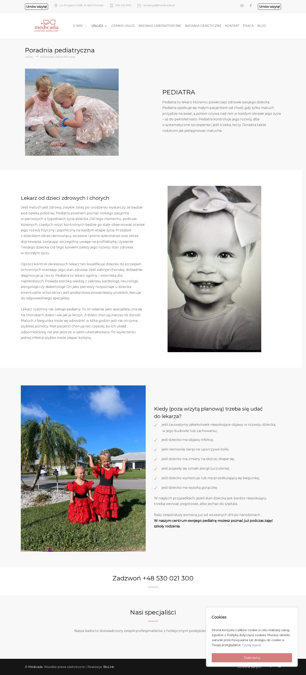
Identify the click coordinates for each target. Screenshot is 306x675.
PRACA (248, 26)
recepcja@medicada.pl (159, 5)
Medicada (35, 667)
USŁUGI (97, 26)
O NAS (78, 26)
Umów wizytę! (36, 7)
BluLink (108, 667)
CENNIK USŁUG (123, 26)
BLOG (261, 26)
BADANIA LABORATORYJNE (159, 26)
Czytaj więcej (251, 645)
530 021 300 (123, 5)
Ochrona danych (249, 667)
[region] (252, 637)
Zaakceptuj (252, 658)
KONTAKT (232, 26)
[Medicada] (48, 26)
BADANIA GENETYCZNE (203, 26)
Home (29, 56)
